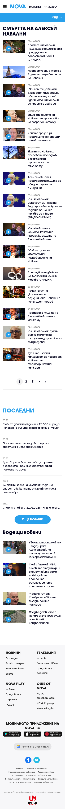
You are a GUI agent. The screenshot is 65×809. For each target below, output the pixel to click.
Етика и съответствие (20, 782)
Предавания (13, 694)
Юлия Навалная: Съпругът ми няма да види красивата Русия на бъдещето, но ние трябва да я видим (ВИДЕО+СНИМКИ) (45, 208)
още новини (32, 519)
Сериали (11, 699)
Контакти (31, 775)
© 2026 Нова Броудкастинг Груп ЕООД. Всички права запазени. (32, 792)
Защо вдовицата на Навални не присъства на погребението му (43, 118)
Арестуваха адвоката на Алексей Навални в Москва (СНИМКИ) (43, 276)
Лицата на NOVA (47, 663)
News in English (45, 708)
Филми (10, 704)
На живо (50, 6)
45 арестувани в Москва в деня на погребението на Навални (44, 74)
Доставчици (17, 775)
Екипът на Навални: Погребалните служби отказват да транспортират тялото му (43, 159)
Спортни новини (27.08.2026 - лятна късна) (31, 507)
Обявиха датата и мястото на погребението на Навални (40, 256)
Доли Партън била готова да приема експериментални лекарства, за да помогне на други (28, 466)
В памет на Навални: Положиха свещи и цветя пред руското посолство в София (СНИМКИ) (45, 52)
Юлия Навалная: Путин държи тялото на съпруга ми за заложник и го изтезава (45, 336)
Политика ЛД (29, 779)
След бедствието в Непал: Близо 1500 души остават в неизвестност (45, 617)
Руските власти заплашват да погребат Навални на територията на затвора (45, 360)
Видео (9, 673)
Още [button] (55, 17)
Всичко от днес (15, 663)
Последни (12, 658)
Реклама (20, 768)
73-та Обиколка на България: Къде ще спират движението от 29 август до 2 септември (29, 488)
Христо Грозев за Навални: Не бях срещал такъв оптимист (44, 136)
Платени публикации (43, 782)
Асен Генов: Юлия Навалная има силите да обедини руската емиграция (44, 182)
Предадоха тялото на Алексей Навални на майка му (43, 316)
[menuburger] (5, 6)
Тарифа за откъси (46, 772)
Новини (35, 6)
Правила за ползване (48, 779)
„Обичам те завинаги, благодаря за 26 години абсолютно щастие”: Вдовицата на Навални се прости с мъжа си (43, 96)
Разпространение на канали (21, 772)
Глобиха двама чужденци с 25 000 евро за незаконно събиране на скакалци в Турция (31, 426)
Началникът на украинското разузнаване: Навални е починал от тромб (44, 296)
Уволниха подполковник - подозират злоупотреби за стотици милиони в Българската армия (45, 550)
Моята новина (15, 668)
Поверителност (12, 779)
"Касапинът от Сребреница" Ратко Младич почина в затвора (42, 599)
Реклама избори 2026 (36, 768)
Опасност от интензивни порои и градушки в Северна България (26, 445)
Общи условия (44, 775)
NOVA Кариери (46, 703)
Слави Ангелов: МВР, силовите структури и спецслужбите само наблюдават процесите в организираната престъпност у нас (44, 575)
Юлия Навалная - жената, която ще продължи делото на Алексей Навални (42, 234)
